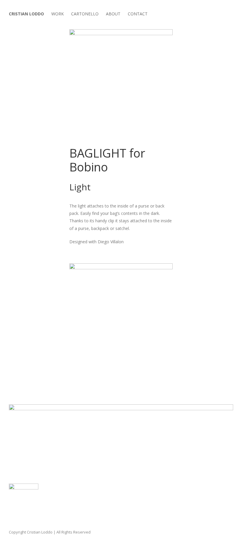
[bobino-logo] (23, 487)
